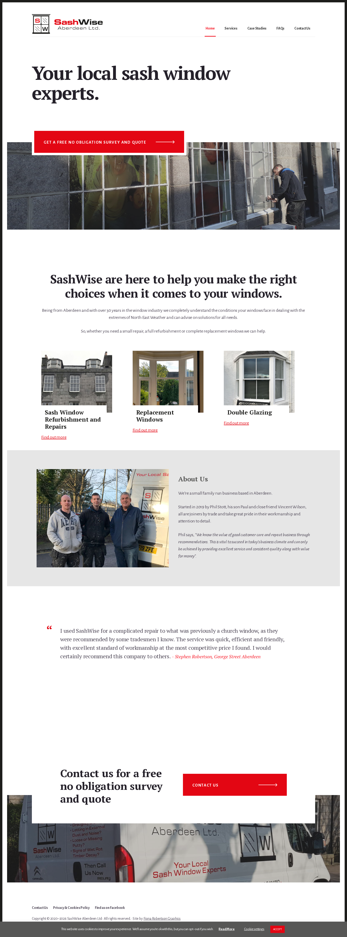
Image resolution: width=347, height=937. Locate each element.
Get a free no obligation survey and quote (95, 142)
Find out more (53, 437)
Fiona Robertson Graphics (162, 918)
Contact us (205, 785)
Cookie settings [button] (254, 929)
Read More (226, 929)
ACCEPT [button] (277, 929)
